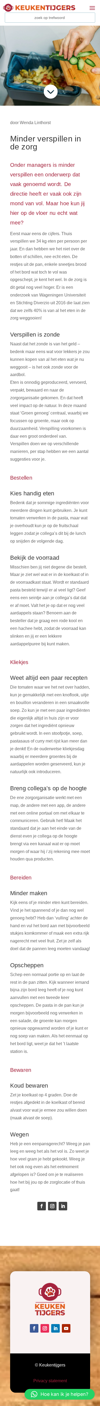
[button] (60, 1394)
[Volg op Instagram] (52, 1206)
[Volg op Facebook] (41, 1206)
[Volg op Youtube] (66, 1328)
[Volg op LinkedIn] (63, 1206)
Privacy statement (50, 1381)
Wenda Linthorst (35, 122)
